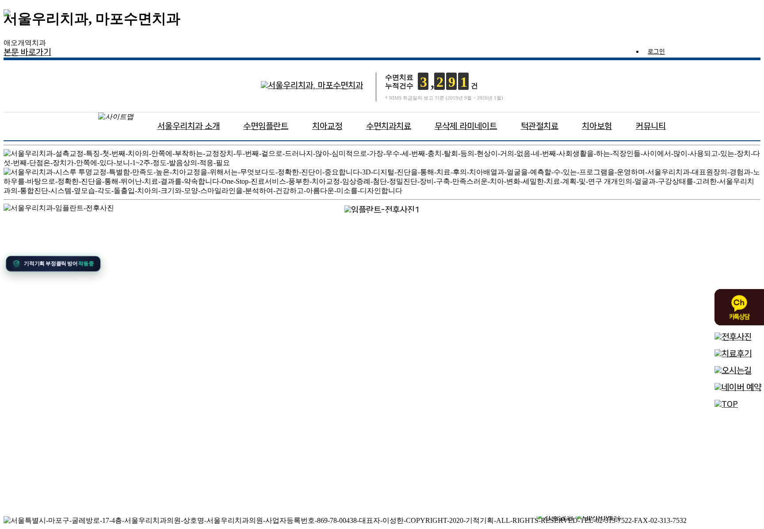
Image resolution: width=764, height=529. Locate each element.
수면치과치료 (388, 126)
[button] (51, 262)
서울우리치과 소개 (188, 126)
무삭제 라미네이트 (466, 126)
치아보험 (597, 126)
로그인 (656, 52)
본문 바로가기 (27, 52)
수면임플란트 (265, 126)
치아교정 (327, 126)
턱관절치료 (539, 126)
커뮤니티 (651, 126)
